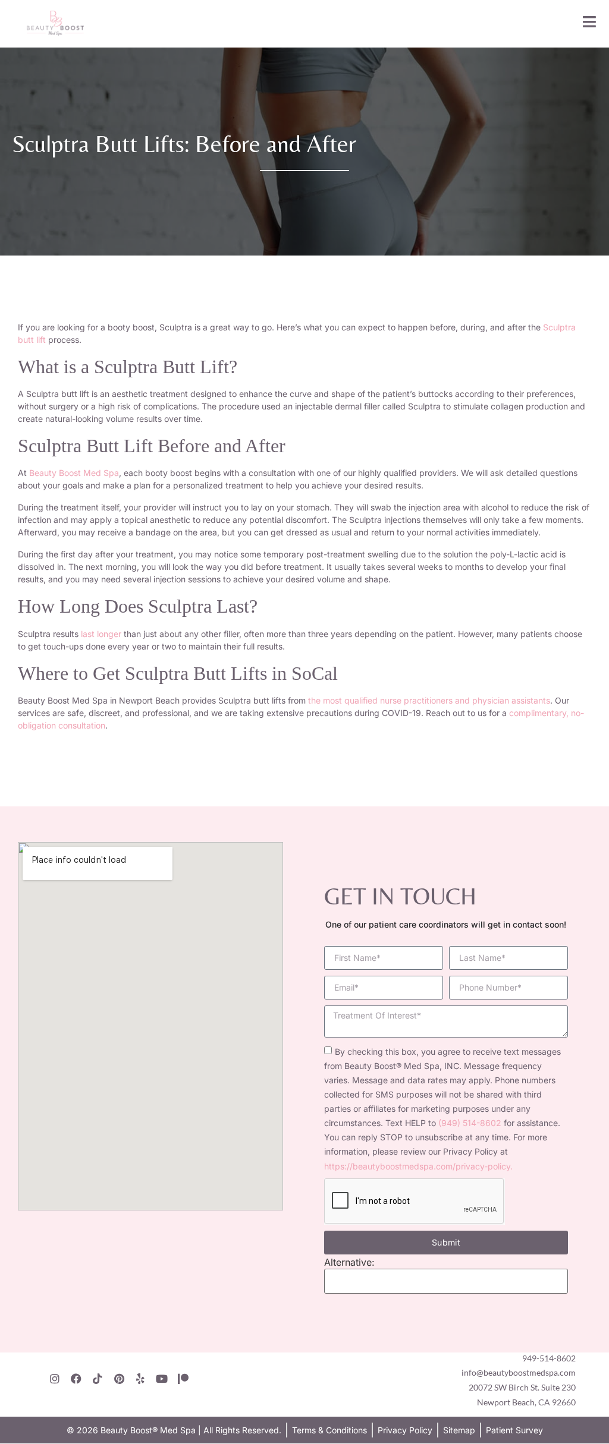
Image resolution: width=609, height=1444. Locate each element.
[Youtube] (161, 1378)
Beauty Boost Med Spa (74, 473)
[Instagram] (54, 1378)
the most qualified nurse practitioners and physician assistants (429, 700)
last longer (101, 634)
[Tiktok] (97, 1378)
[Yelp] (140, 1378)
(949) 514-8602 (469, 1123)
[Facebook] (76, 1378)
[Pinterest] (119, 1378)
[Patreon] (183, 1378)
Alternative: (349, 1262)
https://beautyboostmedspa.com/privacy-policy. (418, 1166)
